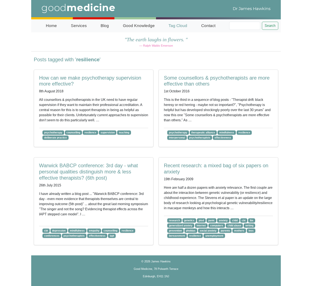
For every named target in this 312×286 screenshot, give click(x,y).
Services (79, 25)
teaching (124, 132)
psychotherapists (199, 137)
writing (249, 225)
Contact (208, 25)
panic (211, 220)
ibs (251, 220)
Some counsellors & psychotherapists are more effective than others (217, 81)
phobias (190, 230)
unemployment (214, 235)
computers (216, 225)
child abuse (234, 225)
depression (59, 230)
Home (51, 25)
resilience (90, 132)
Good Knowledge (139, 25)
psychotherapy (53, 132)
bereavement (177, 235)
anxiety (223, 220)
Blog (105, 25)
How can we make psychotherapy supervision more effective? (90, 81)
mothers (239, 230)
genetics (189, 220)
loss (251, 230)
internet (201, 225)
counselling (73, 132)
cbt (46, 230)
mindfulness (226, 132)
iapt (112, 235)
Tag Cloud (178, 25)
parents (225, 230)
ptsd (201, 220)
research (174, 220)
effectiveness (223, 137)
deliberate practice (55, 137)
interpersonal (177, 137)
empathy (94, 230)
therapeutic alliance (203, 132)
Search (270, 25)
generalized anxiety (181, 225)
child (235, 220)
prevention (175, 230)
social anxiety (208, 230)
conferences (51, 235)
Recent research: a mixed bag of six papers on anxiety (216, 168)
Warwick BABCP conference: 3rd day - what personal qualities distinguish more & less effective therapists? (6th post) (88, 172)
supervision (108, 132)
